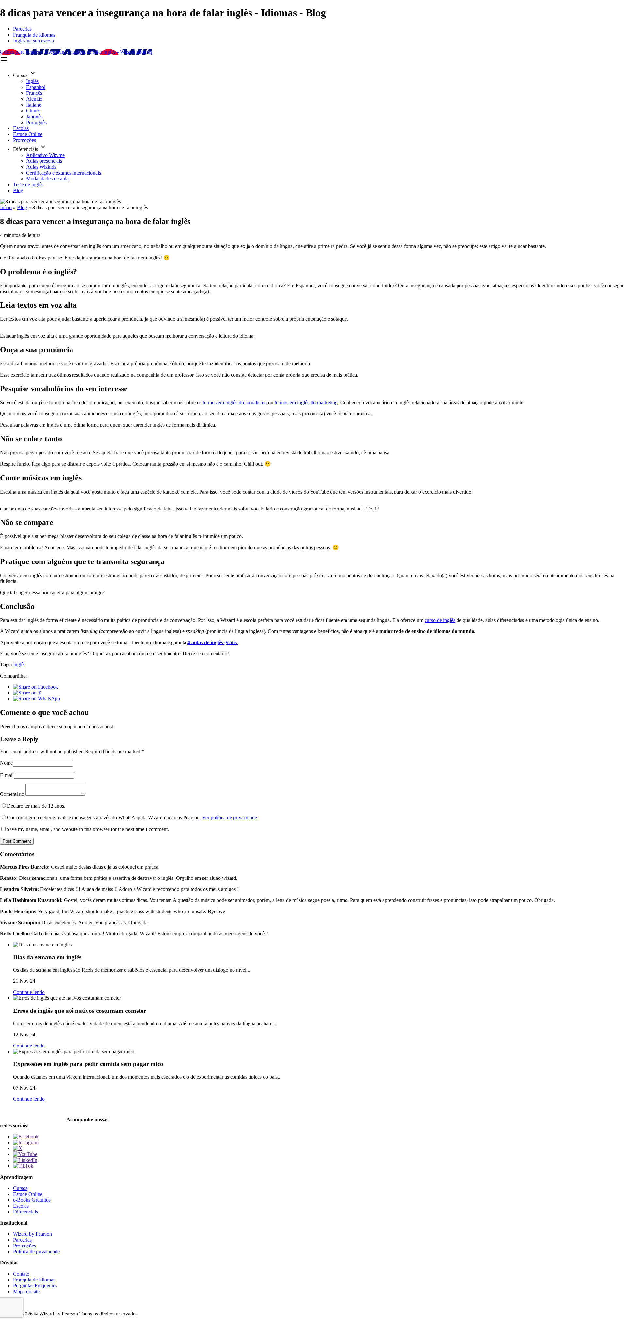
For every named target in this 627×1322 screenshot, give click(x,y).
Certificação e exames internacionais (63, 173)
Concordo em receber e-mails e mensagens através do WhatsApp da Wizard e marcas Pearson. (132, 817)
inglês (19, 664)
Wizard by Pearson (32, 1234)
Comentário (12, 794)
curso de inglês (440, 620)
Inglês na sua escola (33, 40)
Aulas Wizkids (41, 167)
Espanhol (35, 87)
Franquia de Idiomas (34, 35)
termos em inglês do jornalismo (235, 402)
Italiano (33, 105)
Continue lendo (29, 992)
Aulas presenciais (44, 161)
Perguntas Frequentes (35, 1285)
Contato (21, 1274)
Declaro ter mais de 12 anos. (36, 806)
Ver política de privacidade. (230, 817)
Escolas (21, 128)
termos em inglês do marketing (306, 402)
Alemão (34, 99)
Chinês (33, 110)
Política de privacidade (36, 1251)
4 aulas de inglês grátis (212, 642)
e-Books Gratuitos (32, 1200)
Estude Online (27, 134)
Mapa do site (26, 1291)
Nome (6, 763)
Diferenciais (25, 1211)
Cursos (20, 1188)
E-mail (7, 775)
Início (6, 207)
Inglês (32, 81)
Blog (18, 190)
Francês (34, 93)
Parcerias (22, 29)
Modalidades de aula (47, 178)
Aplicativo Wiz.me (45, 155)
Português (36, 122)
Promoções (24, 140)
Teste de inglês (28, 184)
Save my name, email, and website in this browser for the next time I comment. (88, 829)
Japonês (34, 116)
